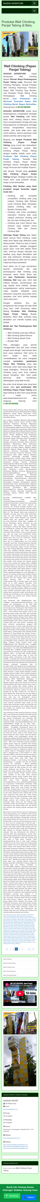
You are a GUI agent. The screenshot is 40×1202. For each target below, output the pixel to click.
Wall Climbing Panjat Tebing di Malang (19, 942)
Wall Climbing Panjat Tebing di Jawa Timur (19, 929)
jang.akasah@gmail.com (10, 1109)
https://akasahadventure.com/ (11, 1138)
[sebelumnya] (7, 949)
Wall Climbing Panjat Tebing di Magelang (13, 924)
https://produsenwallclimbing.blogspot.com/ (15, 1148)
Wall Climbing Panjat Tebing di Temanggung (14, 921)
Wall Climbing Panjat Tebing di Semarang (13, 927)
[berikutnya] (33, 949)
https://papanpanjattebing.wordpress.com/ (15, 1145)
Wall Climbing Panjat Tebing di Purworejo (16, 915)
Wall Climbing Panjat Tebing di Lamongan (25, 939)
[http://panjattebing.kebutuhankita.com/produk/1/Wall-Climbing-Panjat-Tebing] (20, 1061)
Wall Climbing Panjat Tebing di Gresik (18, 935)
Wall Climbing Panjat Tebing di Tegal (26, 919)
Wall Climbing (7, 959)
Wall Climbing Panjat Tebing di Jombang (18, 937)
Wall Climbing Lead (9, 967)
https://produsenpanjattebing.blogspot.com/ (15, 1146)
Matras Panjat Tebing (9, 963)
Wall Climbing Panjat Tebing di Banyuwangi (21, 931)
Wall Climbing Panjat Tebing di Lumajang (13, 940)
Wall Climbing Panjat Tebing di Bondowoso (20, 934)
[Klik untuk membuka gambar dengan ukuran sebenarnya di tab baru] (20, 44)
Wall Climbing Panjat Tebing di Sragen (18, 917)
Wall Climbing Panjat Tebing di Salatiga (24, 925)
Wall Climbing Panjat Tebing (17, 1169)
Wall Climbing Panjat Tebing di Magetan (22, 942)
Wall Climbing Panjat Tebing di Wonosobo (23, 922)
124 (29, 949)
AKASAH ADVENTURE (13, 3)
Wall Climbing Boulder (9, 975)
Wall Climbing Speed (9, 971)
